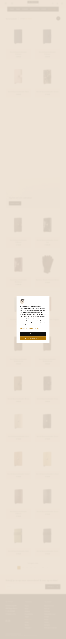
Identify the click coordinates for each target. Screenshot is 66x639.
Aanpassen (33, 333)
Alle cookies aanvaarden (34, 338)
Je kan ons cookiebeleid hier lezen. (30, 328)
